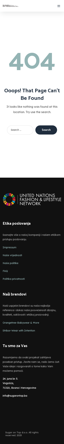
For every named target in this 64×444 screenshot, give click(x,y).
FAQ (5, 271)
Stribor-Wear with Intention (19, 330)
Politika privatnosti (14, 278)
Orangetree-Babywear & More (21, 322)
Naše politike (10, 263)
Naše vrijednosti (12, 255)
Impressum (9, 247)
